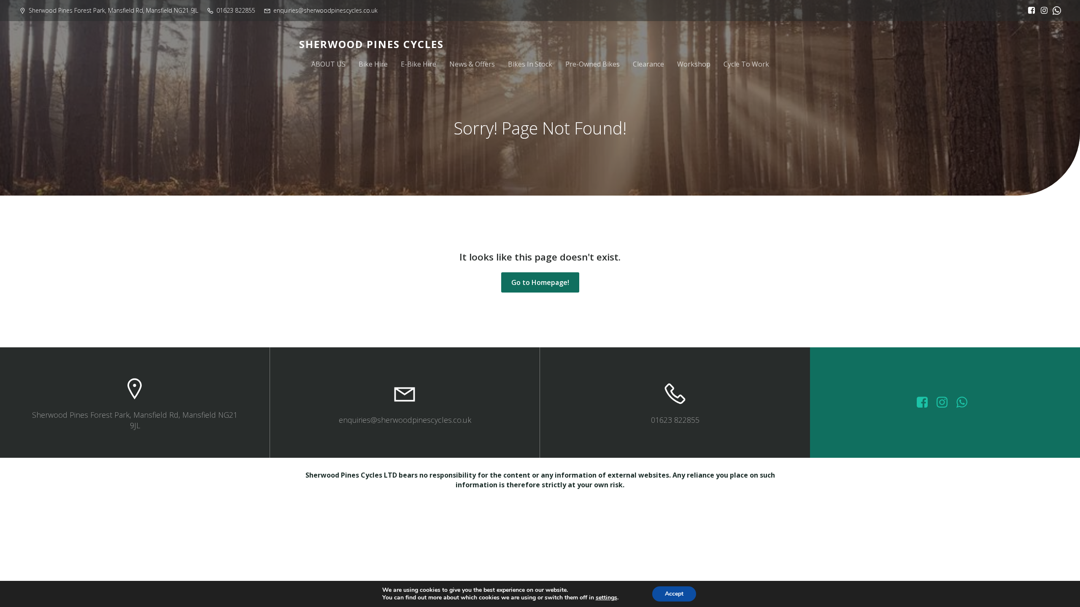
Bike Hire (373, 64)
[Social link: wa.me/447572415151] (965, 402)
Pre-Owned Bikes (592, 64)
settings (606, 598)
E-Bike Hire (418, 64)
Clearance (648, 64)
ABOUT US (328, 64)
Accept (674, 594)
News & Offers (472, 64)
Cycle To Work (746, 64)
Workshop (693, 64)
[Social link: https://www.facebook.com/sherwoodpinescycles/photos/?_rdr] (925, 402)
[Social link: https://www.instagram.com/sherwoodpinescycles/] (1042, 10)
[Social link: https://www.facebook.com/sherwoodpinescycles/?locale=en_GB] (1029, 10)
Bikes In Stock (530, 64)
